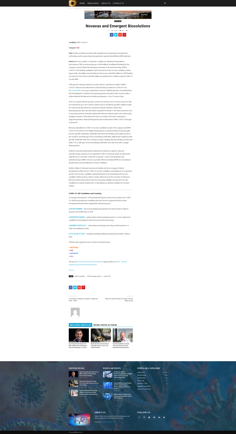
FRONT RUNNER (76, 209)
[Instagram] (144, 417)
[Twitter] (149, 417)
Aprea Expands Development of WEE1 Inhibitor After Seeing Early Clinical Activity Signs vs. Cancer (78, 345)
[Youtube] (164, 417)
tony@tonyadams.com (108, 422)
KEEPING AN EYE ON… (78, 225)
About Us (105, 3)
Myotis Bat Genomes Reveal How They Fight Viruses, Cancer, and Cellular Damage (100, 345)
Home (82, 3)
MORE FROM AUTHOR (105, 325)
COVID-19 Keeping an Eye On (94, 276)
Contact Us (118, 3)
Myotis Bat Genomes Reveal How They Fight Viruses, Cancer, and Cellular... (89, 383)
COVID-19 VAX (107, 276)
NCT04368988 (74, 90)
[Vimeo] (154, 417)
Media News (93, 3)
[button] (165, 3)
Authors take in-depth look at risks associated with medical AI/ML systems (123, 396)
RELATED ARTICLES (80, 325)
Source (71, 270)
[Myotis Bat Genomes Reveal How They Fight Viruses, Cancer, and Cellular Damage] (101, 335)
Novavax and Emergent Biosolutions (89, 262)
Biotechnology (77, 8)
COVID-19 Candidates (79, 276)
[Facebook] (139, 417)
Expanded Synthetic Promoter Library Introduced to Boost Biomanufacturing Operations (121, 345)
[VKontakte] (159, 417)
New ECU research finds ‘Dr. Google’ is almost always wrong (119, 299)
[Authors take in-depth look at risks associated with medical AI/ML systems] (107, 396)
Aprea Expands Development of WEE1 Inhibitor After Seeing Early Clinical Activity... (88, 373)
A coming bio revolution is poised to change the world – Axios (83, 299)
